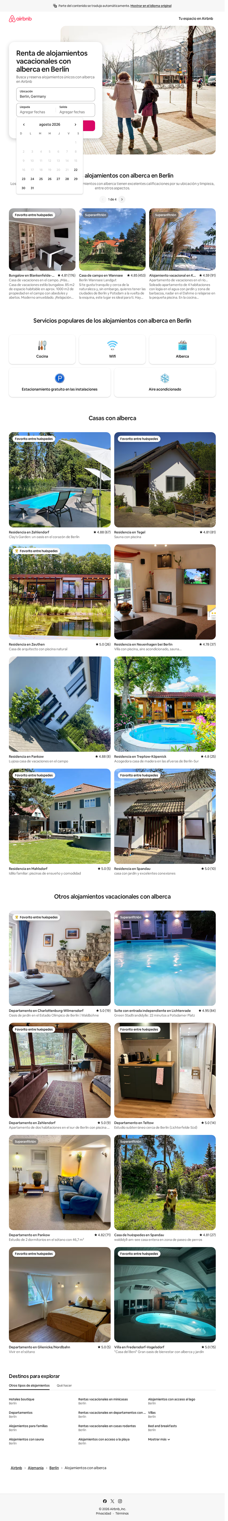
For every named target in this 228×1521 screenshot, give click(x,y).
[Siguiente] (121, 199)
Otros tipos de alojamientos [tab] (29, 1385)
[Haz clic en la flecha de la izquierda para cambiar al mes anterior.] (24, 124)
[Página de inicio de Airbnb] (20, 19)
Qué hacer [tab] (64, 1385)
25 (41, 179)
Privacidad (103, 1513)
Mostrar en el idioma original (150, 6)
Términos (122, 1513)
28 (67, 179)
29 (75, 179)
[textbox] (36, 112)
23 (23, 179)
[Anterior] (102, 199)
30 (23, 188)
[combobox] (56, 96)
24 (32, 179)
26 (49, 179)
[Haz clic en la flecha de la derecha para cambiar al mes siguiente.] (75, 124)
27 (58, 179)
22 (75, 170)
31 (32, 188)
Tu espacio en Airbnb (196, 18)
